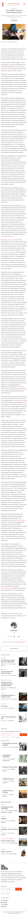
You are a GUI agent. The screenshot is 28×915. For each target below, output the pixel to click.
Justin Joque (15, 747)
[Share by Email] (14, 637)
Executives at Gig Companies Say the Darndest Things (6, 684)
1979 (24, 172)
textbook (5, 488)
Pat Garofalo (11, 720)
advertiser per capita (18, 400)
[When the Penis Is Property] (23, 794)
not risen (14, 144)
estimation (17, 341)
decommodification (6, 588)
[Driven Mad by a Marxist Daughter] (23, 747)
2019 (4, 174)
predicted (9, 322)
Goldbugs (4, 818)
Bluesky (5, 902)
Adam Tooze (13, 853)
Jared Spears (14, 20)
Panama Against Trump (8, 841)
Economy (14, 8)
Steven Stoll (14, 699)
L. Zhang (10, 812)
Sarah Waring (11, 708)
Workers (22, 642)
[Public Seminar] (3, 4)
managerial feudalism (7, 236)
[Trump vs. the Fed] (23, 853)
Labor (10, 642)
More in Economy (6, 802)
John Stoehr (13, 675)
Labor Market (16, 642)
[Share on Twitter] (11, 637)
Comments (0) (14, 648)
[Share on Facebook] (8, 637)
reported (23, 402)
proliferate (6, 382)
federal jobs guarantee (19, 520)
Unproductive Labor (6, 680)
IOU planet (4, 706)
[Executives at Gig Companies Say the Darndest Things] (23, 684)
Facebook (5, 904)
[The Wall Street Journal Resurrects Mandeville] (23, 661)
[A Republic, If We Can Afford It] (23, 831)
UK (24, 205)
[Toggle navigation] (24, 4)
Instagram (5, 900)
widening (3, 148)
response (9, 252)
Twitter (4, 906)
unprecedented (21, 386)
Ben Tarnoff (11, 810)
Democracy (4, 827)
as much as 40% (11, 239)
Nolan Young (14, 843)
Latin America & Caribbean (7, 838)
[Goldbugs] (23, 820)
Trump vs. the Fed (6, 851)
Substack (18, 737)
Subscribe (23, 734)
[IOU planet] (23, 707)
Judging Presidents (8, 779)
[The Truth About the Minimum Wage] (23, 673)
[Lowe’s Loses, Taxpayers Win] (23, 718)
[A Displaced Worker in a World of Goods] (23, 697)
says (5, 70)
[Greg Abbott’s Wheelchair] (23, 759)
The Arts (3, 693)
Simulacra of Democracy (10, 767)
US (22, 205)
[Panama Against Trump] (23, 842)
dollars (8, 408)
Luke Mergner (11, 687)
